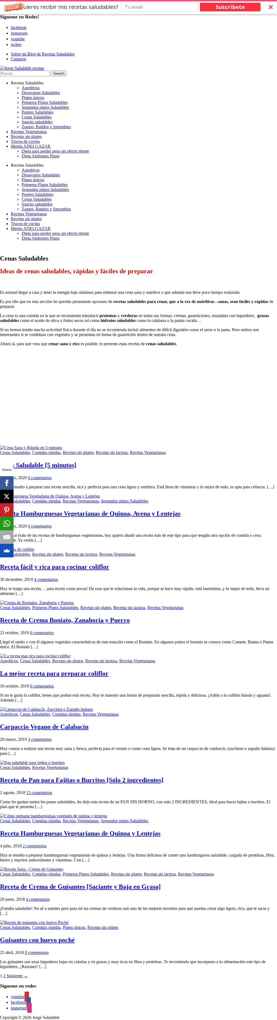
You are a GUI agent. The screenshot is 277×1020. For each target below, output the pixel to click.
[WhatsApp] (7, 523)
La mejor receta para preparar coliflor (54, 673)
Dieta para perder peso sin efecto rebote (55, 151)
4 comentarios (46, 579)
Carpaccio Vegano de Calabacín (44, 726)
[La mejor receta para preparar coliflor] (35, 656)
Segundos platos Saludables (45, 107)
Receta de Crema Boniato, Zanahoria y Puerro (65, 620)
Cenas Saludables (37, 117)
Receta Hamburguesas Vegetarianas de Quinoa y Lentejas (80, 833)
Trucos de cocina (25, 141)
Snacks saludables (37, 122)
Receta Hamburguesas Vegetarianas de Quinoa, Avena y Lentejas (90, 513)
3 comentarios (40, 739)
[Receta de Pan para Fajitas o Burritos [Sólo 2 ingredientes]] (32, 762)
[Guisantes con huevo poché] (34, 922)
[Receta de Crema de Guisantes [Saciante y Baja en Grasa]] (31, 869)
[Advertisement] (138, 398)
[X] (7, 496)
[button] (138, 7)
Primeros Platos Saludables (45, 102)
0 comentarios (40, 477)
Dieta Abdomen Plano (41, 156)
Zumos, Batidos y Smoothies (46, 126)
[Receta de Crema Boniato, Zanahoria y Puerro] (37, 602)
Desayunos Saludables (41, 92)
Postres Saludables (37, 112)
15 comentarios (39, 792)
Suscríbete (230, 7)
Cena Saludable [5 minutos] (38, 465)
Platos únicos (33, 97)
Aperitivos (30, 87)
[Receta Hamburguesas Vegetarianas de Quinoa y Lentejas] (53, 816)
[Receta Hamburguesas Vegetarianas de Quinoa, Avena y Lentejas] (50, 496)
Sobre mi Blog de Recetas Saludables (43, 54)
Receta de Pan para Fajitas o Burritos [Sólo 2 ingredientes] (81, 780)
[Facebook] (7, 483)
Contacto (18, 59)
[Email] (7, 537)
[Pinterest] (7, 510)
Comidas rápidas (46, 452)
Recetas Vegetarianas (29, 131)
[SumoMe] (7, 550)
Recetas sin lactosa (112, 452)
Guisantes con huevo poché (37, 939)
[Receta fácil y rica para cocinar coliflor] (17, 549)
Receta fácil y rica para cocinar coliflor (54, 566)
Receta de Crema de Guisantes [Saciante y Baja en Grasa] (80, 886)
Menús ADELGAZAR (31, 146)
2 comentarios (35, 846)
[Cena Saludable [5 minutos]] (31, 447)
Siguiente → (17, 975)
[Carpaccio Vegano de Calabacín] (46, 709)
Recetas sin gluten (26, 136)
